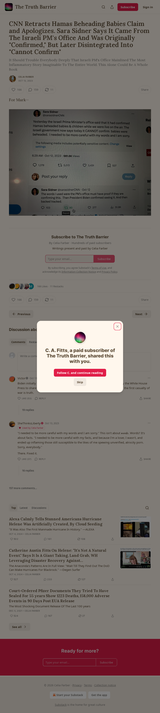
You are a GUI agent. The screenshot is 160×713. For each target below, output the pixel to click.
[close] (117, 326)
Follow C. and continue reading (80, 373)
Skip (80, 382)
